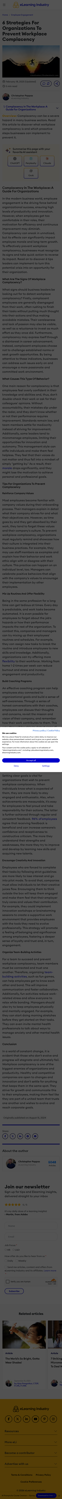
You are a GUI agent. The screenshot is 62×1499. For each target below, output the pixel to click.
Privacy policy (39, 730)
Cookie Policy (53, 730)
